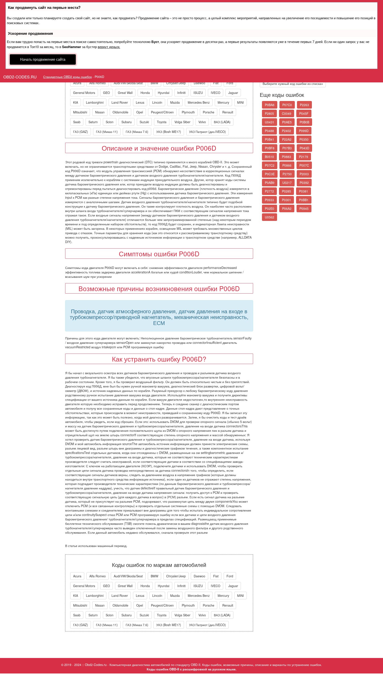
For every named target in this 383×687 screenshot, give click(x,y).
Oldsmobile (120, 112)
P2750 (287, 174)
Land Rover (119, 102)
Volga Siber (182, 122)
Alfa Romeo (97, 83)
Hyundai (163, 92)
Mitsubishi (80, 112)
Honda (145, 92)
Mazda (175, 102)
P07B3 (287, 148)
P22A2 (286, 139)
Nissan (100, 112)
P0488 (269, 130)
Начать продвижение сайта (42, 59)
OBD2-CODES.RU (20, 77)
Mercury (223, 102)
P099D (304, 130)
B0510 (269, 156)
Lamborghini (95, 102)
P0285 (286, 191)
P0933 (269, 200)
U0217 (287, 182)
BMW (154, 83)
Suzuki (144, 122)
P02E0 (269, 208)
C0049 (286, 113)
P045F (304, 113)
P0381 (303, 191)
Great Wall (125, 92)
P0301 (286, 200)
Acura (77, 83)
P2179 (303, 156)
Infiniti (181, 92)
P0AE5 (287, 122)
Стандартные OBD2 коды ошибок (67, 76)
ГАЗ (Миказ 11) (107, 131)
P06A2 (286, 208)
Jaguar (233, 92)
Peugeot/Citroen (162, 112)
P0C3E (270, 174)
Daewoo (199, 83)
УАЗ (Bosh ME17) (168, 131)
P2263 (304, 105)
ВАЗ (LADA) (222, 122)
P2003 (304, 174)
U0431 (269, 122)
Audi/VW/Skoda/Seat (128, 83)
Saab (76, 122)
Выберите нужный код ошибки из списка (292, 83)
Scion (109, 122)
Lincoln (157, 102)
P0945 (304, 208)
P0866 (286, 165)
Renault (227, 112)
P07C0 (287, 105)
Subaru (126, 122)
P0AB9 (269, 182)
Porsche (208, 112)
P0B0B (304, 122)
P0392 (304, 182)
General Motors (84, 92)
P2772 (269, 191)
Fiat (216, 83)
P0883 (286, 156)
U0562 (269, 217)
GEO (106, 92)
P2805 (269, 113)
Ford (230, 83)
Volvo (202, 122)
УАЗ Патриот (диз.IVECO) (207, 131)
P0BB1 (304, 200)
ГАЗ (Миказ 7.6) (137, 131)
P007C (304, 165)
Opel (139, 112)
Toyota (161, 122)
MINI (240, 102)
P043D (304, 148)
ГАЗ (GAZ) (80, 131)
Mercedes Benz (199, 102)
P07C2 (269, 165)
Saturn (93, 122)
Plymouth (188, 112)
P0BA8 (269, 105)
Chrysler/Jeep (176, 83)
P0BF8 (269, 148)
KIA (75, 102)
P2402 (286, 130)
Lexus (140, 102)
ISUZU (198, 92)
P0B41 (269, 139)
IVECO (215, 92)
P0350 (304, 139)
